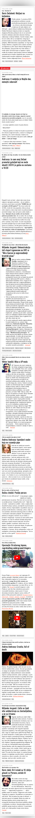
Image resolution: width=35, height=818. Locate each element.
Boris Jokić (8, 812)
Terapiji (12, 587)
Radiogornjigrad (21, 533)
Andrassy (9, 481)
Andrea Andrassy (6, 148)
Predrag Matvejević (6, 350)
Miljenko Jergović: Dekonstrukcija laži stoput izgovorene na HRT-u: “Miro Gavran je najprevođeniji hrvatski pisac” (16, 251)
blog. (27, 233)
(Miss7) (18, 145)
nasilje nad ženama (19, 761)
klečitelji (16, 61)
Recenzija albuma (7, 608)
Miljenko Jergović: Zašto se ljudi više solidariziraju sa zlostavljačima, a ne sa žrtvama (17, 711)
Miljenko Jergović (19, 348)
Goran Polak (13, 635)
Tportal (4, 810)
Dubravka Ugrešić (9, 348)
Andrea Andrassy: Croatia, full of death (15, 648)
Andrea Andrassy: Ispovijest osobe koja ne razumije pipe (16, 441)
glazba (7, 635)
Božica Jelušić (8, 536)
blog (3, 61)
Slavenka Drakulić (17, 350)
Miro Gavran (28, 348)
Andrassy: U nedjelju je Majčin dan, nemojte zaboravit (16, 80)
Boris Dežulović (26, 58)
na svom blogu (14, 575)
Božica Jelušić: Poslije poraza (14, 492)
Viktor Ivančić (8, 430)
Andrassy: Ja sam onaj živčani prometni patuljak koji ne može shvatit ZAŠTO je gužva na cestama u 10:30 (16, 163)
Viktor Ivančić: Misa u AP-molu (15, 361)
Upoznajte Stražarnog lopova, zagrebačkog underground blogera (16, 546)
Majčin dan (17, 148)
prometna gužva (18, 238)
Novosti (12, 427)
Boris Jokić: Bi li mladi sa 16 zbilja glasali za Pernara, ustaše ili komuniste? (16, 772)
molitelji (20, 61)
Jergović (27, 345)
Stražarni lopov (20, 635)
